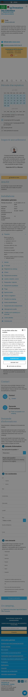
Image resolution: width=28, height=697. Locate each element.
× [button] (24, 330)
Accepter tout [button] (14, 358)
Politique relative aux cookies (15, 351)
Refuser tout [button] (14, 362)
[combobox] (22, 330)
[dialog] (14, 348)
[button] (14, 366)
